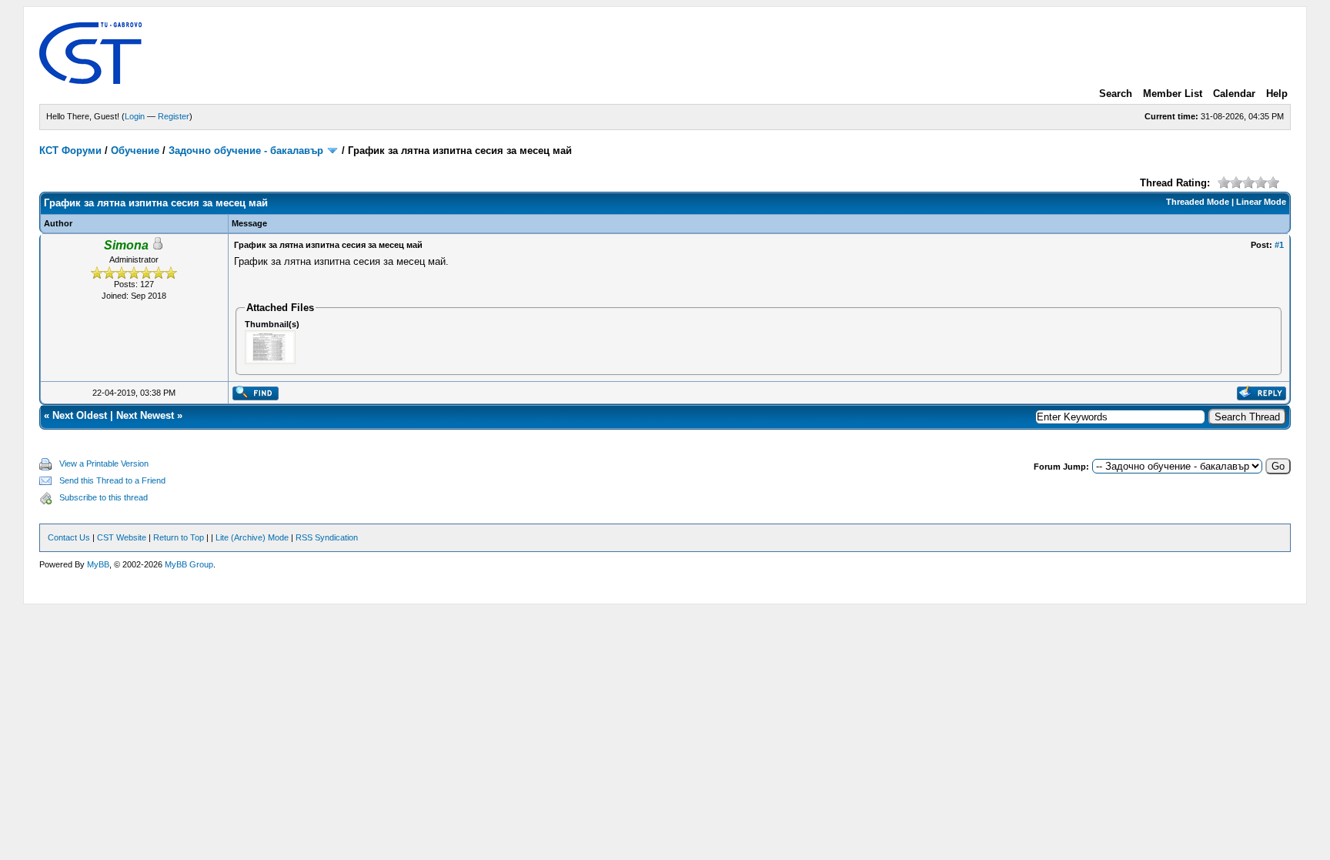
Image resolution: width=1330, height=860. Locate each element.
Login (135, 116)
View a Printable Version (104, 463)
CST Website (121, 537)
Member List (1172, 93)
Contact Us (69, 537)
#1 (1279, 244)
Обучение (135, 150)
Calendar (1234, 93)
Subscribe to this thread (103, 497)
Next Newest (145, 415)
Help (1277, 93)
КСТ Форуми (70, 150)
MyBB (98, 564)
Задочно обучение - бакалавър (246, 150)
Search (1115, 93)
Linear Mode (1261, 201)
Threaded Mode (1197, 201)
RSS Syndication (327, 537)
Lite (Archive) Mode (252, 537)
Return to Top (178, 537)
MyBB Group (189, 564)
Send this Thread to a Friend (112, 480)
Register (173, 116)
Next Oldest (79, 415)
